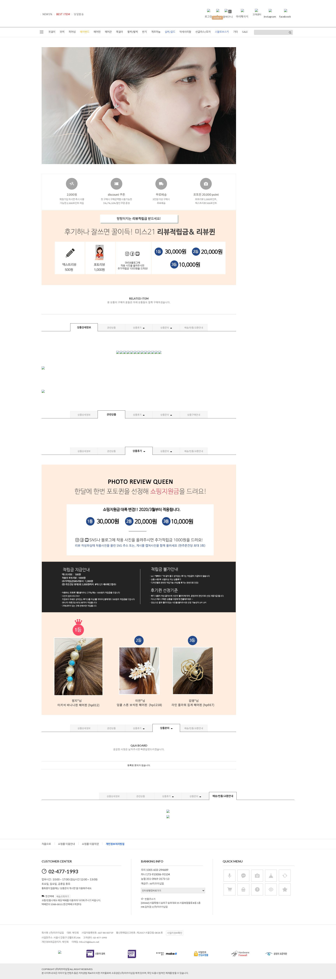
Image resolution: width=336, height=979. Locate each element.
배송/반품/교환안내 (193, 327)
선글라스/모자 (203, 32)
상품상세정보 (84, 327)
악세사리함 (185, 32)
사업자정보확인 (174, 932)
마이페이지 (242, 16)
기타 (235, 32)
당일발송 (79, 14)
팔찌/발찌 (132, 32)
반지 (144, 32)
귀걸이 (51, 32)
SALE (245, 32)
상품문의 (164, 327)
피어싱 (72, 32)
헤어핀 (97, 32)
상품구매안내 (193, 414)
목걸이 (119, 32)
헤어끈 (108, 32)
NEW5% (47, 14)
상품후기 (137, 327)
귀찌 (62, 32)
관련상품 (111, 327)
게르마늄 (155, 32)
